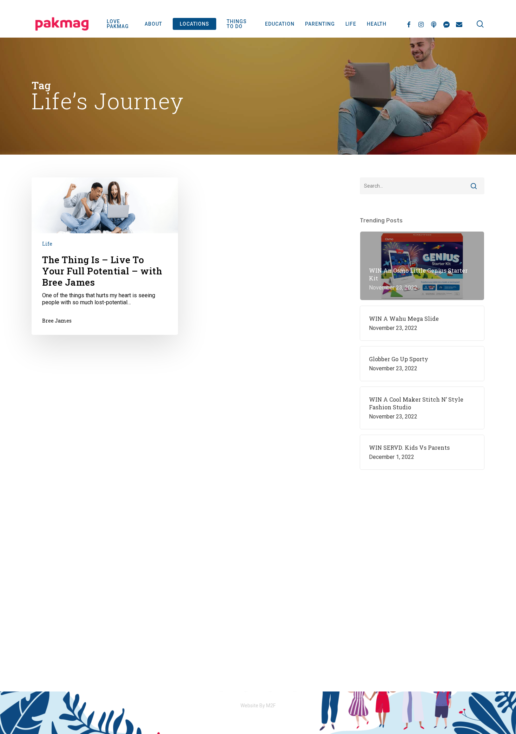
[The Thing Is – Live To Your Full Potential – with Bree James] (105, 255)
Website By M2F (258, 705)
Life (47, 243)
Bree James (57, 320)
